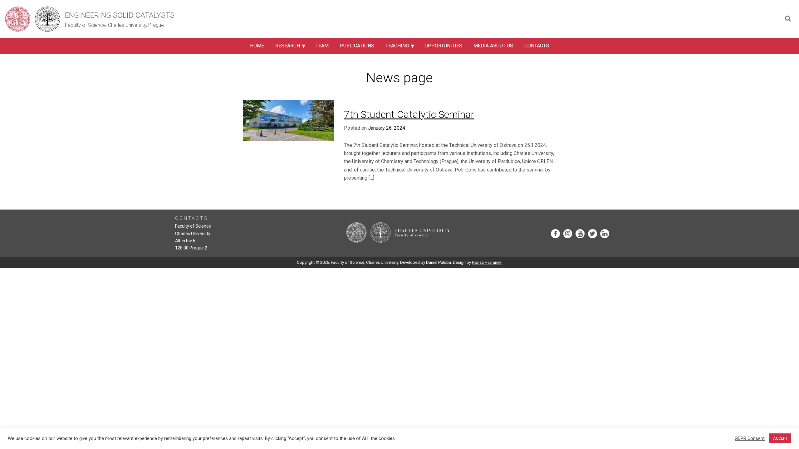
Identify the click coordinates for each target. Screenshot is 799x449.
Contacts (536, 46)
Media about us (493, 46)
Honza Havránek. (487, 262)
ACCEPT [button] (780, 438)
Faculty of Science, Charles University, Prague (114, 25)
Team (322, 46)
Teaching (397, 46)
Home (257, 46)
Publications (357, 46)
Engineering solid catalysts (119, 15)
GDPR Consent (750, 438)
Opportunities (443, 46)
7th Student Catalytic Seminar (409, 114)
